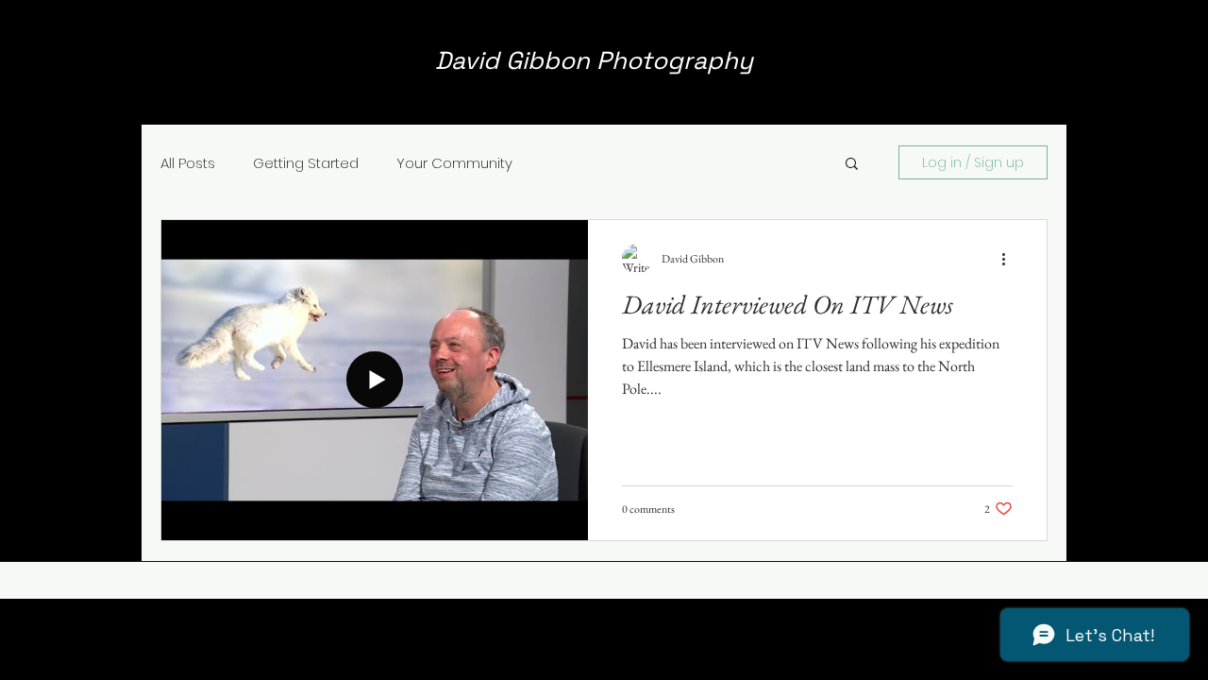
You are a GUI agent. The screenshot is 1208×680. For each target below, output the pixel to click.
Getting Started (306, 163)
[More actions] (1009, 258)
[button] (852, 165)
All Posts (187, 163)
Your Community (454, 163)
